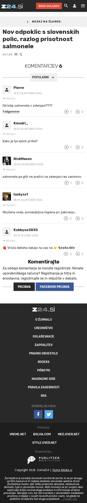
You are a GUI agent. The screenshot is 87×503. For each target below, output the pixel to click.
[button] (11, 111)
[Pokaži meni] (81, 6)
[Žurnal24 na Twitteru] (49, 414)
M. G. (18, 54)
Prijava (24, 287)
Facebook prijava (54, 287)
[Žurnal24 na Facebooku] (38, 414)
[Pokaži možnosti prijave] (74, 6)
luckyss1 (21, 194)
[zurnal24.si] (12, 6)
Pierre (19, 88)
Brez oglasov (49, 6)
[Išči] (66, 6)
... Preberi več (69, 498)
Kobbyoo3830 (26, 230)
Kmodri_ (21, 123)
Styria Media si (62, 470)
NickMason (23, 159)
